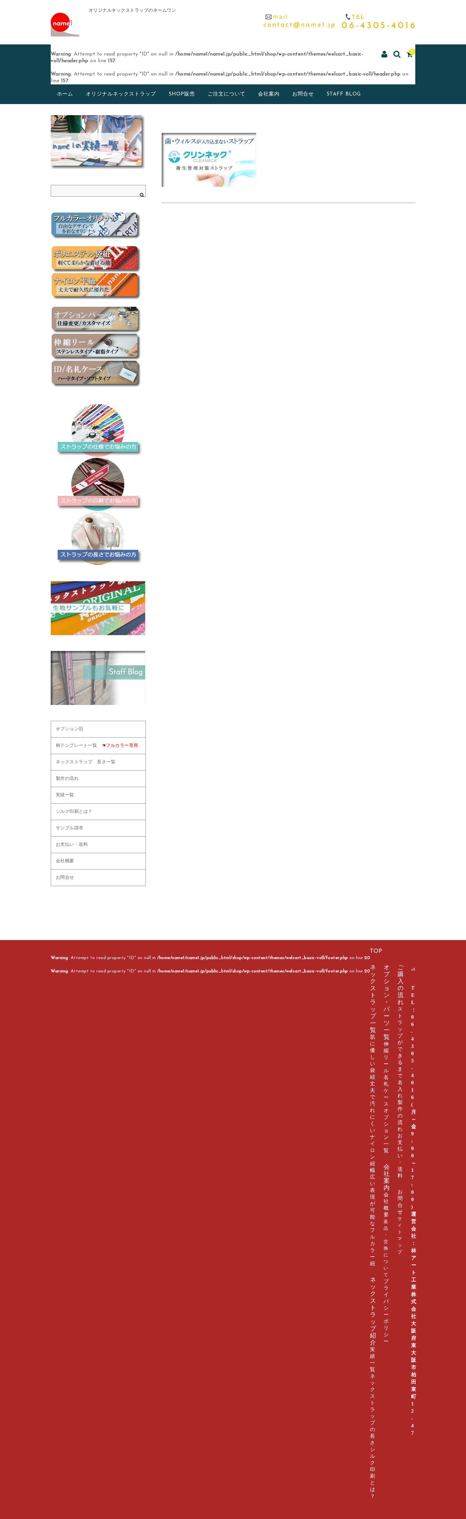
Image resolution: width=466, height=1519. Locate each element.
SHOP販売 (182, 94)
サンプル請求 (69, 828)
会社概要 (65, 861)
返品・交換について (386, 1249)
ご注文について (226, 94)
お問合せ (303, 94)
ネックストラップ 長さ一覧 (86, 762)
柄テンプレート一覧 (97, 745)
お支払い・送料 (72, 844)
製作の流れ (67, 778)
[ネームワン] (65, 29)
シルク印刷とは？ (74, 811)
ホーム (65, 94)
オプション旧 (69, 729)
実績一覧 (65, 795)
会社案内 (269, 94)
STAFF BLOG (344, 94)
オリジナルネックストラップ (121, 94)
